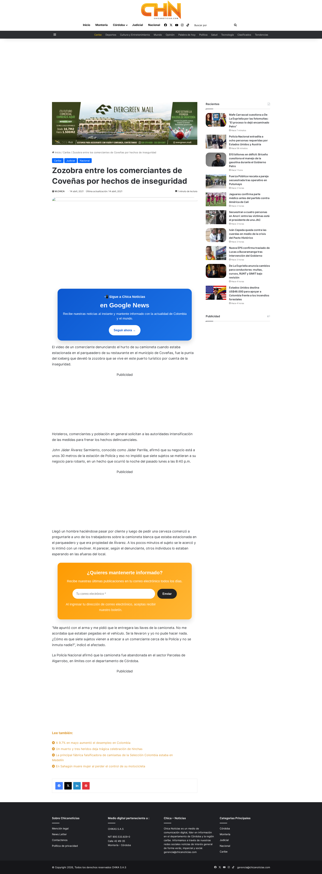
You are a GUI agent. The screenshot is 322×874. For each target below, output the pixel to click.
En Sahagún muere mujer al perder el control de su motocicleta (100, 766)
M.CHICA (60, 191)
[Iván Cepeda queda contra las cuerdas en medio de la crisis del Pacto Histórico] (216, 235)
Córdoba (119, 25)
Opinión (170, 34)
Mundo (158, 34)
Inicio (86, 25)
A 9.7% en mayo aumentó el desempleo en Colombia (92, 743)
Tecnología (227, 34)
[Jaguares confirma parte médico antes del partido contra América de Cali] (216, 199)
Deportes (110, 34)
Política (203, 34)
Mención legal (60, 828)
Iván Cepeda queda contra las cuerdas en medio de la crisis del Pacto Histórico (247, 233)
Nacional (154, 25)
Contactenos (59, 840)
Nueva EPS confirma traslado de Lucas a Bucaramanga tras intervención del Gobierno (249, 251)
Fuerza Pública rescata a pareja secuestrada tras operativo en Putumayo (249, 180)
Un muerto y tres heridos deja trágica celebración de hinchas (98, 749)
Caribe (98, 34)
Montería (101, 25)
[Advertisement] (161, 70)
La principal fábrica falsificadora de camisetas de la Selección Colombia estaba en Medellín (112, 757)
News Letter (59, 834)
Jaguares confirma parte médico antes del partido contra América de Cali (249, 197)
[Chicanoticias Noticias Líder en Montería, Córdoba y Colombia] (161, 9)
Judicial (137, 25)
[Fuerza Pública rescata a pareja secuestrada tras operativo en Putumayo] (216, 181)
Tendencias (261, 34)
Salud (214, 34)
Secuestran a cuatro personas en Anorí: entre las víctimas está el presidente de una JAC (249, 215)
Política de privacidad (65, 845)
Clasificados (244, 34)
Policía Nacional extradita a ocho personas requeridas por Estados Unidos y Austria (248, 140)
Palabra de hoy (186, 34)
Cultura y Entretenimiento (135, 34)
